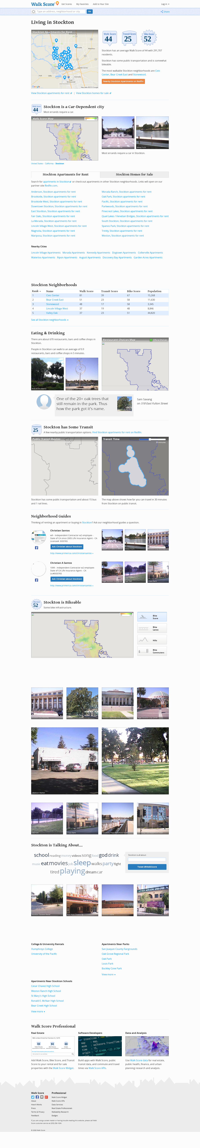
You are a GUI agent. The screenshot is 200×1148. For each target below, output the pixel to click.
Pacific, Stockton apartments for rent (122, 201)
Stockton (59, 163)
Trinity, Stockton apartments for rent (122, 230)
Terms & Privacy (37, 1112)
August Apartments (90, 257)
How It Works (36, 1105)
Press (33, 1108)
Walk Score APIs (97, 1068)
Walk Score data (139, 1060)
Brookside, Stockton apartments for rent (53, 196)
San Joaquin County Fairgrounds (119, 949)
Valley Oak (52, 313)
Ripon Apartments (67, 257)
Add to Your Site (101, 4)
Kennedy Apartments (98, 252)
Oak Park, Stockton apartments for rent (123, 196)
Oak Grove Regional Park (115, 953)
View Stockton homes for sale (92, 93)
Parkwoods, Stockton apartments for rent (125, 206)
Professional (59, 1093)
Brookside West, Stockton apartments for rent (56, 201)
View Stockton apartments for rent (50, 93)
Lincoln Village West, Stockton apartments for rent (59, 226)
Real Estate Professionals (62, 1108)
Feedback (35, 1116)
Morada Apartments (74, 252)
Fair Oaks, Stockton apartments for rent (53, 216)
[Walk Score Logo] (45, 3)
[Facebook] (37, 1097)
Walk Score (37, 1093)
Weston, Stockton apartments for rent (123, 235)
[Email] (42, 1097)
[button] (33, 11)
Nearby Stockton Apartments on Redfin (123, 81)
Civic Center (52, 295)
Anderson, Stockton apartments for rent (53, 191)
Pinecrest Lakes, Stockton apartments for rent (127, 211)
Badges (55, 1116)
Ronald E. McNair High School (47, 1000)
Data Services (57, 1105)
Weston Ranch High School (46, 991)
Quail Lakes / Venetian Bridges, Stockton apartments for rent (135, 216)
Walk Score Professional (53, 1026)
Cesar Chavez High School (45, 986)
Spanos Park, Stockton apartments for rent (125, 226)
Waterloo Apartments (43, 257)
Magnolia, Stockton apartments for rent (53, 230)
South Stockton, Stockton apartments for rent (127, 221)
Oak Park (107, 958)
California (49, 163)
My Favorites (82, 4)
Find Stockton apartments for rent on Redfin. (117, 432)
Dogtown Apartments (124, 252)
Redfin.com (51, 185)
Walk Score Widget (63, 1068)
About (33, 1101)
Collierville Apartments (150, 252)
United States (37, 163)
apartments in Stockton (56, 181)
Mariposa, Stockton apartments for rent (53, 235)
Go (89, 11)
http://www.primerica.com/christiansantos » (71, 553)
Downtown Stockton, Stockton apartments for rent (59, 206)
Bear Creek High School (44, 1005)
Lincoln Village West (57, 308)
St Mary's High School (43, 995)
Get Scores (66, 4)
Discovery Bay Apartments (117, 257)
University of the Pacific (44, 953)
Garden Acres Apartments (148, 257)
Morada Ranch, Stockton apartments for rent (127, 191)
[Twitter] (33, 1097)
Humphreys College (42, 949)
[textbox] (61, 11)
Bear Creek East (119, 74)
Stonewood (139, 74)
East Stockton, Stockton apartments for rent (55, 211)
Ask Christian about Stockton (67, 546)
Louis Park (107, 963)
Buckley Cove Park (112, 968)
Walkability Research (60, 1112)
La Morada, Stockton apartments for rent (54, 221)
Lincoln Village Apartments (46, 252)
